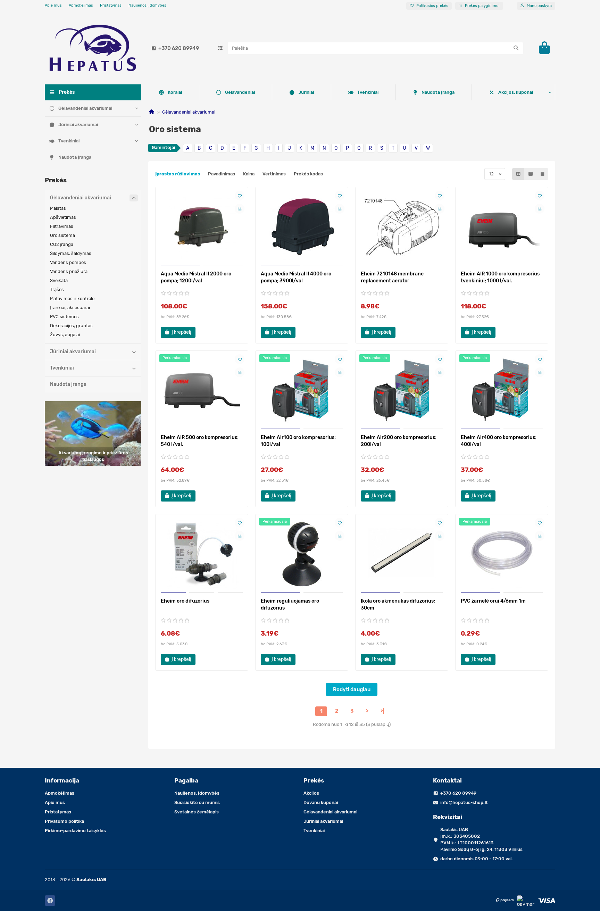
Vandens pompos (68, 262)
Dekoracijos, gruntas (71, 325)
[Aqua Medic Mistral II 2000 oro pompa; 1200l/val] (202, 227)
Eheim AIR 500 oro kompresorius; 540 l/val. (200, 440)
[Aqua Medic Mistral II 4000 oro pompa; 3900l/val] (302, 227)
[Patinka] (239, 195)
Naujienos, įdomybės (147, 5)
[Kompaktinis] (542, 174)
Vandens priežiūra (69, 271)
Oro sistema (62, 235)
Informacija (62, 780)
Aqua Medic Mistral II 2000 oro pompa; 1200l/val (196, 277)
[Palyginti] (239, 209)
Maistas (58, 208)
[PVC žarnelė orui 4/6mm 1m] (502, 554)
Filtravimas (61, 226)
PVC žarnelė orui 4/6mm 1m (493, 601)
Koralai (175, 92)
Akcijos (311, 793)
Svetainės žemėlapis (196, 811)
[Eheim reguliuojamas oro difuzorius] (302, 554)
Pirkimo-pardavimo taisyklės (75, 830)
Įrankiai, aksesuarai (70, 307)
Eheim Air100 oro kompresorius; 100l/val (298, 440)
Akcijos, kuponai (515, 92)
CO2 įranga (61, 244)
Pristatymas (111, 5)
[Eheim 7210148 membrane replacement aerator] (402, 227)
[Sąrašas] (530, 174)
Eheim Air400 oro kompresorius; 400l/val (498, 440)
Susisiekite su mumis (197, 802)
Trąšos (57, 289)
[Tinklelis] (518, 174)
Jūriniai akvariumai (78, 124)
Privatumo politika (64, 821)
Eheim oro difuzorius (185, 601)
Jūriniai (306, 92)
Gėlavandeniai (240, 92)
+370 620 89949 (178, 48)
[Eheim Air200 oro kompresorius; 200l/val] (402, 390)
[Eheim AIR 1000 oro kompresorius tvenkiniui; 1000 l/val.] (502, 227)
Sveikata (59, 280)
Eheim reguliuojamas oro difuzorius (290, 604)
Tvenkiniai (69, 140)
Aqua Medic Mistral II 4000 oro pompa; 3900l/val (296, 277)
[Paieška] (516, 48)
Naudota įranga (74, 157)
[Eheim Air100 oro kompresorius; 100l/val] (302, 390)
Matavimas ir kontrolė (72, 298)
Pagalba (186, 780)
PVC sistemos (64, 316)
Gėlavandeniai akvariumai (85, 108)
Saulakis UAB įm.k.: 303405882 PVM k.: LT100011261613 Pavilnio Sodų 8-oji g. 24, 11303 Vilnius (481, 839)
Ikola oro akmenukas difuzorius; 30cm (398, 604)
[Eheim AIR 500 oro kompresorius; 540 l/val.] (202, 390)
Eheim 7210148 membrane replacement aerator (392, 277)
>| (382, 711)
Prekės (313, 780)
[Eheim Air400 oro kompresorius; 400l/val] (502, 390)
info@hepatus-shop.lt (464, 802)
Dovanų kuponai (320, 802)
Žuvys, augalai (65, 334)
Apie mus (53, 5)
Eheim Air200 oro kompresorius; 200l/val (398, 440)
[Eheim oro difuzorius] (202, 554)
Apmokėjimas (81, 5)
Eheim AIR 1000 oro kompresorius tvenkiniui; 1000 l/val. (500, 277)
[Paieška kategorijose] (220, 48)
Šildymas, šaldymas (70, 253)
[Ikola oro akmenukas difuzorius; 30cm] (402, 554)
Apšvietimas (63, 217)
